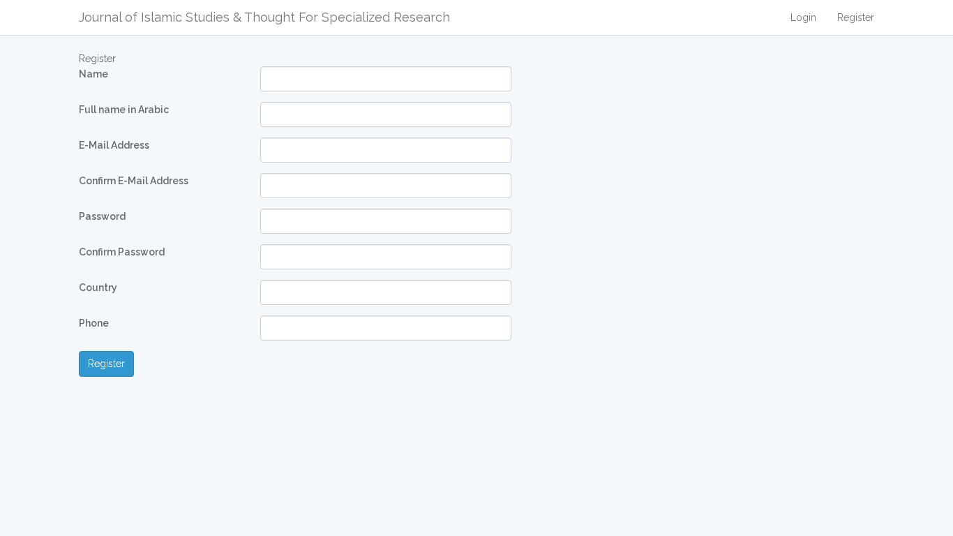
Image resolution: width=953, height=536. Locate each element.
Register (855, 17)
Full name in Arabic (124, 109)
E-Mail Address (114, 145)
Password (102, 216)
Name (93, 74)
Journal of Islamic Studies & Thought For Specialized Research (264, 17)
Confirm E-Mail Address (133, 180)
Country (98, 287)
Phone (94, 323)
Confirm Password (122, 252)
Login (803, 17)
